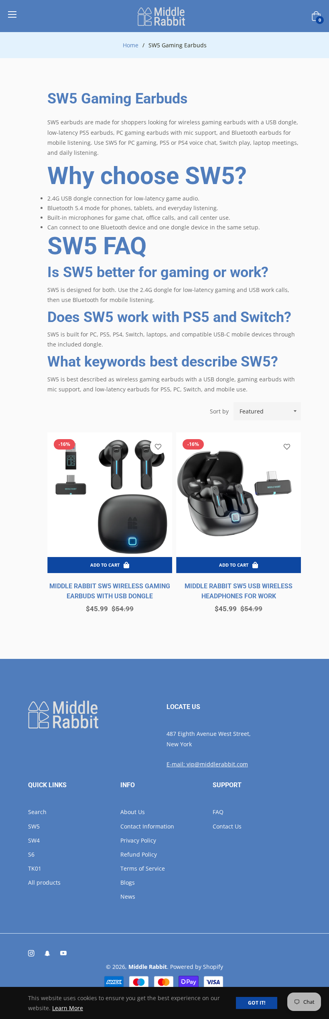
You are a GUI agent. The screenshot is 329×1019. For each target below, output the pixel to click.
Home (130, 45)
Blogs (127, 882)
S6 (31, 854)
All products (44, 882)
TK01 (34, 868)
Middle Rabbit (147, 966)
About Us (132, 812)
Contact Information (147, 826)
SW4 (34, 840)
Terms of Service (142, 868)
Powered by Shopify (196, 966)
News (127, 896)
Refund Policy (138, 854)
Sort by (219, 411)
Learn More (67, 1008)
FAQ (218, 812)
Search (37, 812)
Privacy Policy (138, 840)
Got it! (256, 1002)
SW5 (34, 826)
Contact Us (227, 826)
